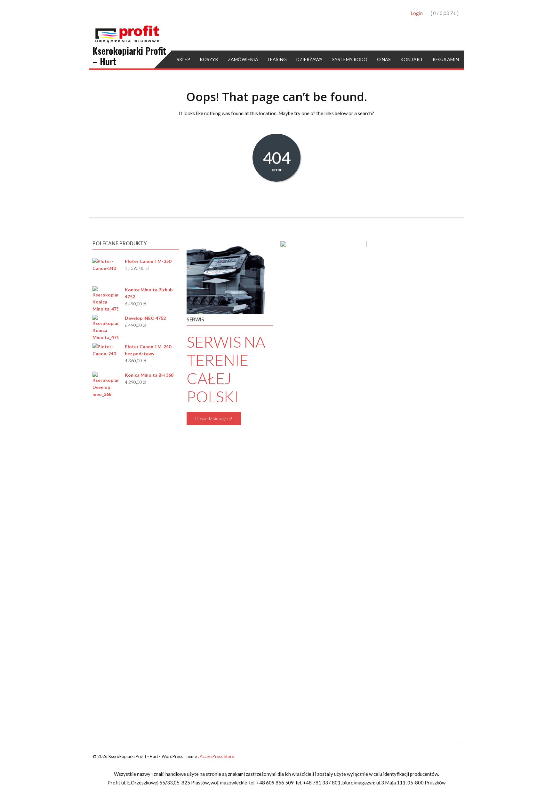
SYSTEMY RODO (349, 59)
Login (417, 13)
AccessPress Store (217, 756)
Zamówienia (243, 59)
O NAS (384, 59)
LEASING (277, 59)
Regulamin (446, 59)
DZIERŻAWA (309, 59)
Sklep (183, 59)
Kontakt (411, 59)
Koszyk (209, 59)
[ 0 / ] (444, 13)
